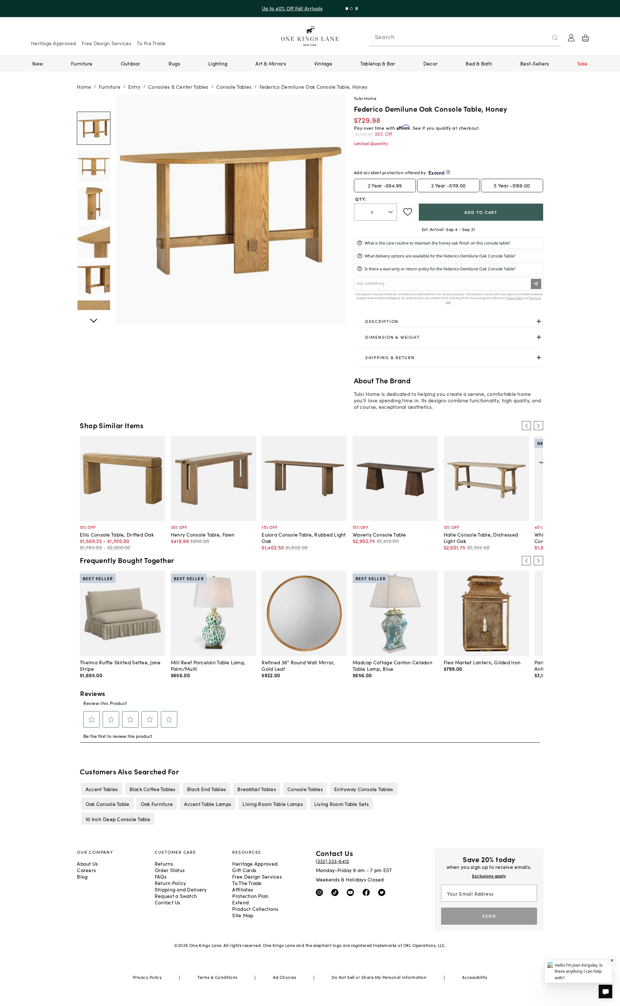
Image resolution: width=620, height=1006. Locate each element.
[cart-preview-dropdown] (585, 38)
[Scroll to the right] (538, 425)
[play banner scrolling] (355, 8)
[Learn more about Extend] (448, 172)
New (37, 63)
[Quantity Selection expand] (391, 212)
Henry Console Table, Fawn (203, 534)
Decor (430, 63)
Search (384, 37)
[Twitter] (383, 892)
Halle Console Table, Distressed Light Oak (481, 537)
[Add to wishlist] (407, 212)
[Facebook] (368, 892)
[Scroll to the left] (526, 425)
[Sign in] (571, 37)
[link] (448, 321)
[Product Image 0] (93, 128)
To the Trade (151, 43)
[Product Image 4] (93, 279)
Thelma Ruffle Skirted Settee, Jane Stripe (120, 665)
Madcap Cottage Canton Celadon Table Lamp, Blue (392, 665)
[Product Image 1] (93, 166)
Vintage (323, 63)
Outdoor (130, 63)
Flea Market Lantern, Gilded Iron (482, 662)
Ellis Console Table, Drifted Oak (117, 534)
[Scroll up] (93, 317)
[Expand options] (539, 321)
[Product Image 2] (93, 203)
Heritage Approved (53, 43)
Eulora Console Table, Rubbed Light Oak (304, 537)
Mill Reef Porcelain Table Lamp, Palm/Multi (208, 665)
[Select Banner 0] (345, 8)
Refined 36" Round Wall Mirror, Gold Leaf (298, 665)
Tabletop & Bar (377, 63)
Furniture (81, 63)
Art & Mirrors (270, 63)
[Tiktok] (336, 892)
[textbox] (375, 212)
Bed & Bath (479, 63)
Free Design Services (106, 43)
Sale (582, 63)
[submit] (555, 38)
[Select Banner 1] (349, 8)
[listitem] (102, 788)
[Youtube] (352, 892)
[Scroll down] (93, 102)
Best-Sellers (534, 63)
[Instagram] (321, 892)
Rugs (174, 63)
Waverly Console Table (379, 534)
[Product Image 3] (93, 241)
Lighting (217, 63)
